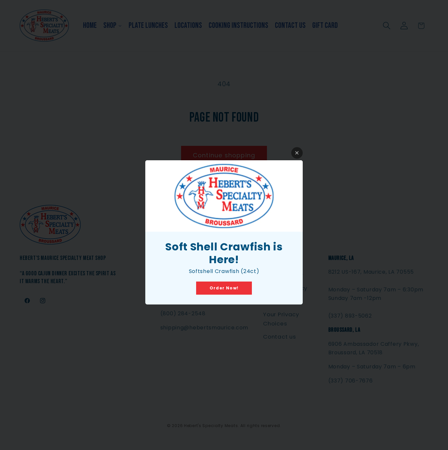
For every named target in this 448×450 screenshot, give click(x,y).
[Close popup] (297, 153)
